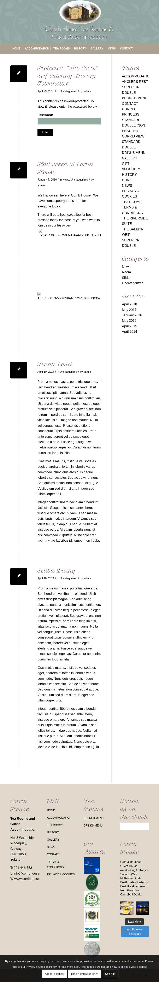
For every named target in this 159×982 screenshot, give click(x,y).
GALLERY (129, 158)
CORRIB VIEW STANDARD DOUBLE (133, 142)
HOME (127, 180)
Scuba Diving (56, 571)
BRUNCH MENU (134, 98)
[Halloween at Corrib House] (18, 170)
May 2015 (129, 320)
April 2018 (129, 304)
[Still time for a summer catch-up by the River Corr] (126, 908)
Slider (126, 278)
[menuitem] (16, 48)
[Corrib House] (79, 21)
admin (87, 91)
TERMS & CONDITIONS (55, 864)
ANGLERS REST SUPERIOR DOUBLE (135, 87)
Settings (110, 973)
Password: (45, 115)
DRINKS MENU (134, 152)
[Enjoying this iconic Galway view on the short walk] (142, 908)
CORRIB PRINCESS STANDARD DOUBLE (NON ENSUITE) (133, 120)
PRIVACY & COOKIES (61, 874)
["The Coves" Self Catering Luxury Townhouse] (18, 73)
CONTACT (130, 103)
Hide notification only (84, 973)
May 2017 (129, 310)
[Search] (146, 59)
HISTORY (129, 174)
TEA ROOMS (132, 202)
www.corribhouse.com (30, 879)
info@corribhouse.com (30, 873)
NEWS (127, 185)
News (66, 179)
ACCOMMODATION (137, 76)
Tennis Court (54, 364)
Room (126, 272)
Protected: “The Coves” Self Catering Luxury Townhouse (67, 76)
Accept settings (54, 973)
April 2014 (129, 331)
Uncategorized (68, 91)
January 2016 (132, 315)
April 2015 (129, 326)
